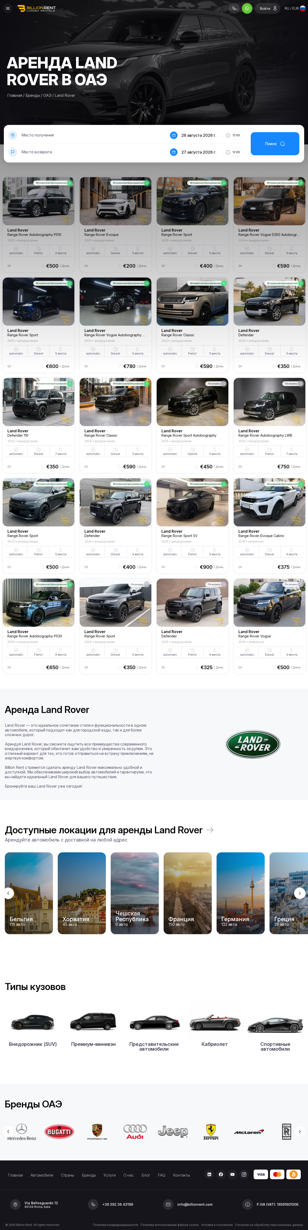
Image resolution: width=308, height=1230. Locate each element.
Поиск (271, 143)
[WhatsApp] (247, 8)
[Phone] (234, 8)
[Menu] (8, 8)
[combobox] (295, 8)
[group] (154, 893)
